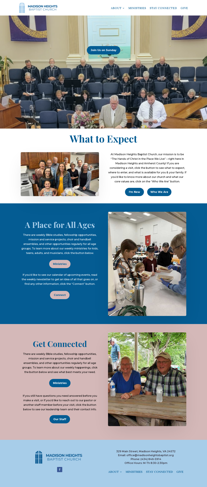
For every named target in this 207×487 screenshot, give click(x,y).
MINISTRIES (137, 8)
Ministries (60, 264)
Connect (60, 295)
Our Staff (59, 419)
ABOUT (116, 8)
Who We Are (159, 192)
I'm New (134, 192)
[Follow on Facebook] (59, 469)
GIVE (184, 8)
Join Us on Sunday (103, 50)
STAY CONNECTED (163, 8)
